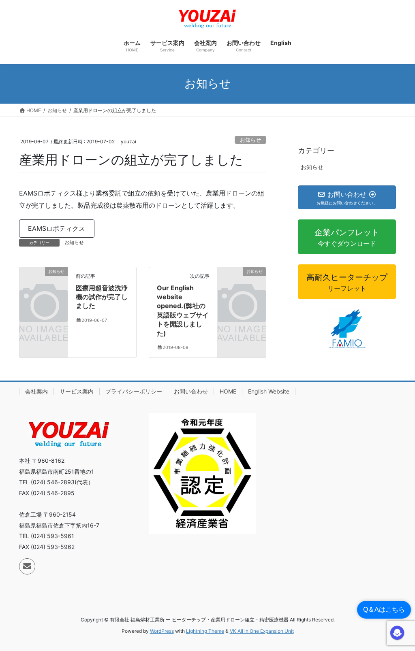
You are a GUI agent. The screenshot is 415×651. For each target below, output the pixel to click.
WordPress (162, 631)
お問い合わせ (191, 391)
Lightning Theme (205, 631)
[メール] (27, 566)
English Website (268, 391)
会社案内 (36, 391)
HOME (228, 391)
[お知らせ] (43, 283)
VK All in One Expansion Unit (262, 631)
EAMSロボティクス (56, 228)
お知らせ (250, 140)
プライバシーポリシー (133, 391)
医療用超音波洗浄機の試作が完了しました (102, 297)
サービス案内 (77, 391)
